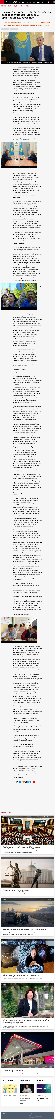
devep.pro (35, 1117)
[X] (17, 782)
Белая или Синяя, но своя (8, 1081)
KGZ (23, 2)
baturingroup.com (38, 1116)
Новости (3, 6)
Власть (20, 29)
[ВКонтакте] (20, 782)
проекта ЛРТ (38, 542)
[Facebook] (31, 782)
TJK (27, 2)
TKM (30, 2)
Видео (15, 6)
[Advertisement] (27, 797)
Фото (21, 6)
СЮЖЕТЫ (27, 6)
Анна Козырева (5, 29)
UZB (34, 2)
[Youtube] (34, 782)
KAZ (20, 2)
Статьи (10, 6)
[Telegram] (28, 782)
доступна (28, 75)
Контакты (5, 1113)
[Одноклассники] (23, 782)
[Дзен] (25, 782)
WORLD (38, 2)
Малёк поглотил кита (42, 1081)
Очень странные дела (25, 1081)
